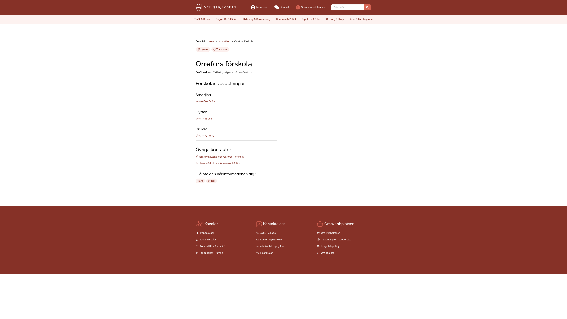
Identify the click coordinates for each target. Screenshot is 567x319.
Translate (221, 49)
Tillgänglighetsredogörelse (336, 239)
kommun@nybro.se (271, 239)
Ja (201, 180)
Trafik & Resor (202, 19)
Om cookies (327, 253)
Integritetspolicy (330, 246)
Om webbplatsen (330, 233)
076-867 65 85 (206, 101)
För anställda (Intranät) (212, 246)
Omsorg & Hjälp (335, 19)
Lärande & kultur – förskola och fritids (219, 163)
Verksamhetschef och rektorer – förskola (221, 156)
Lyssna (204, 49)
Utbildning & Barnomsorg (256, 19)
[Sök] (367, 7)
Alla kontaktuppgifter (272, 246)
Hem (211, 41)
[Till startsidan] (218, 7)
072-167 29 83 (206, 135)
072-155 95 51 (206, 118)
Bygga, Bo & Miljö (226, 19)
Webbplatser (206, 233)
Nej (213, 180)
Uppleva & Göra (311, 19)
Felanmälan (266, 253)
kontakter (224, 41)
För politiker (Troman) (211, 253)
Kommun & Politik (286, 19)
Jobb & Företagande (361, 19)
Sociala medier (207, 239)
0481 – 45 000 (268, 233)
